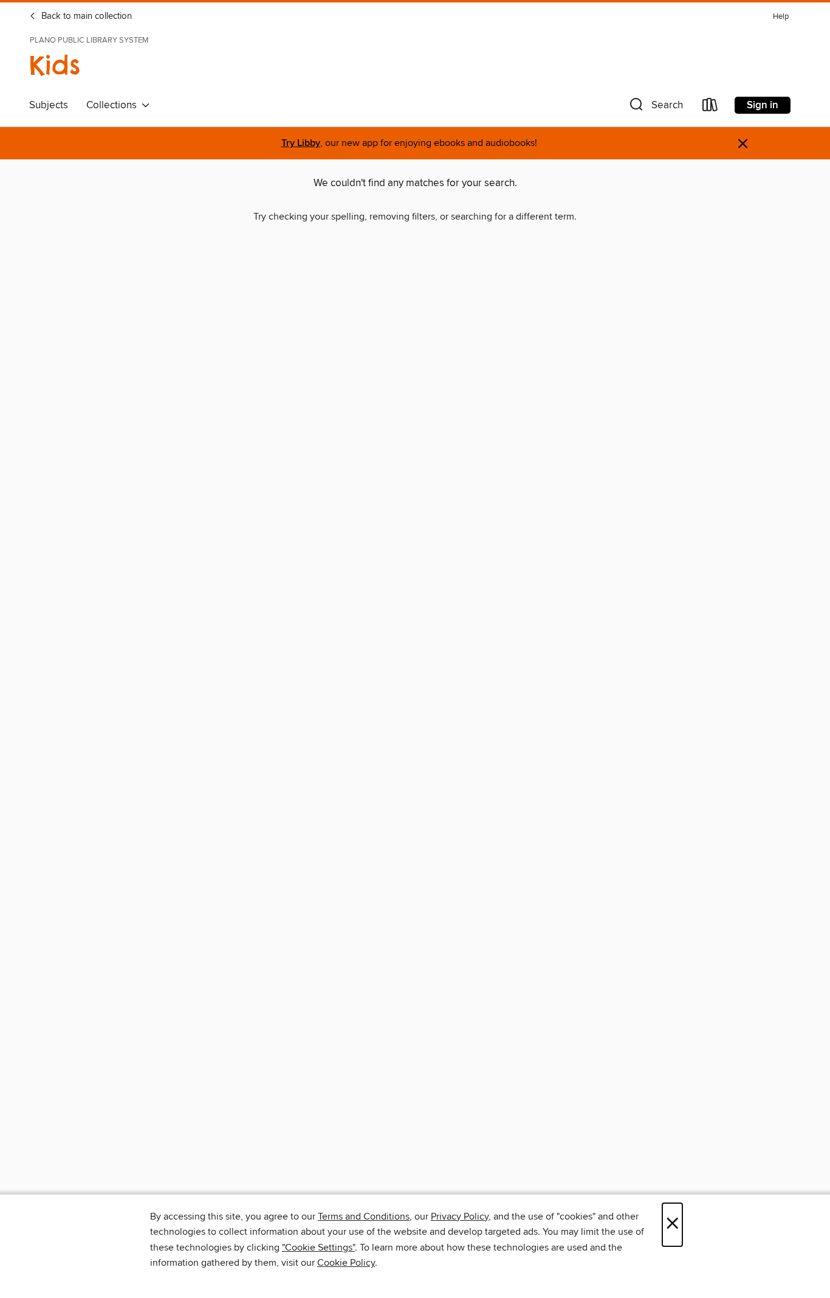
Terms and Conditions (364, 1216)
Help (781, 16)
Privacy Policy (460, 1216)
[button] (655, 107)
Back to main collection (85, 16)
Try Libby (300, 143)
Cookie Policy (346, 1263)
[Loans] (710, 107)
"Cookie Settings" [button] (318, 1247)
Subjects (48, 105)
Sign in (762, 105)
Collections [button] (114, 105)
